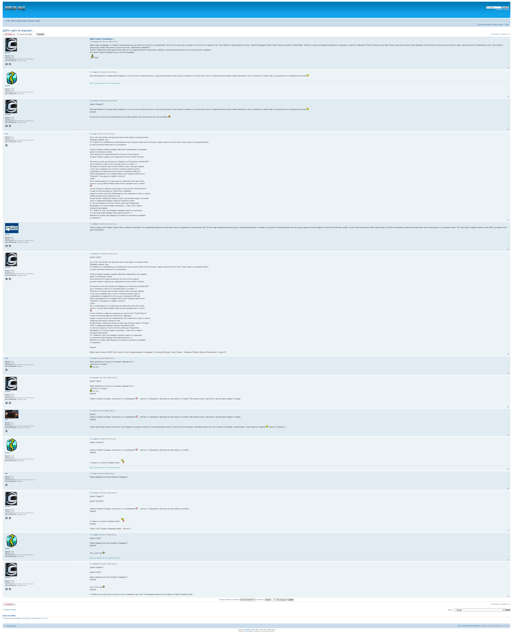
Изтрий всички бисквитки (471, 626)
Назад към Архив (10, 609)
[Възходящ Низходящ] (285, 599)
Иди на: (450, 610)
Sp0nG (95, 224)
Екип (459, 626)
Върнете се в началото (508, 68)
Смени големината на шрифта (507, 20)
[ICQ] (10, 64)
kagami (95, 72)
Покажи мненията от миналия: (229, 599)
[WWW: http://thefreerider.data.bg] (6, 245)
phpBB (247, 629)
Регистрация (498, 24)
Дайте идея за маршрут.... (19, 30)
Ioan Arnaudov (248, 631)
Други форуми (28, 21)
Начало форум (16, 21)
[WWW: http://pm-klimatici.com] (6, 64)
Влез (507, 24)
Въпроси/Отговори (485, 24)
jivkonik (95, 41)
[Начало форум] (15, 9)
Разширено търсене (502, 9)
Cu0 (94, 410)
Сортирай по (260, 599)
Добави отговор (8, 33)
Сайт (8, 21)
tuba (94, 134)
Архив (37, 21)
